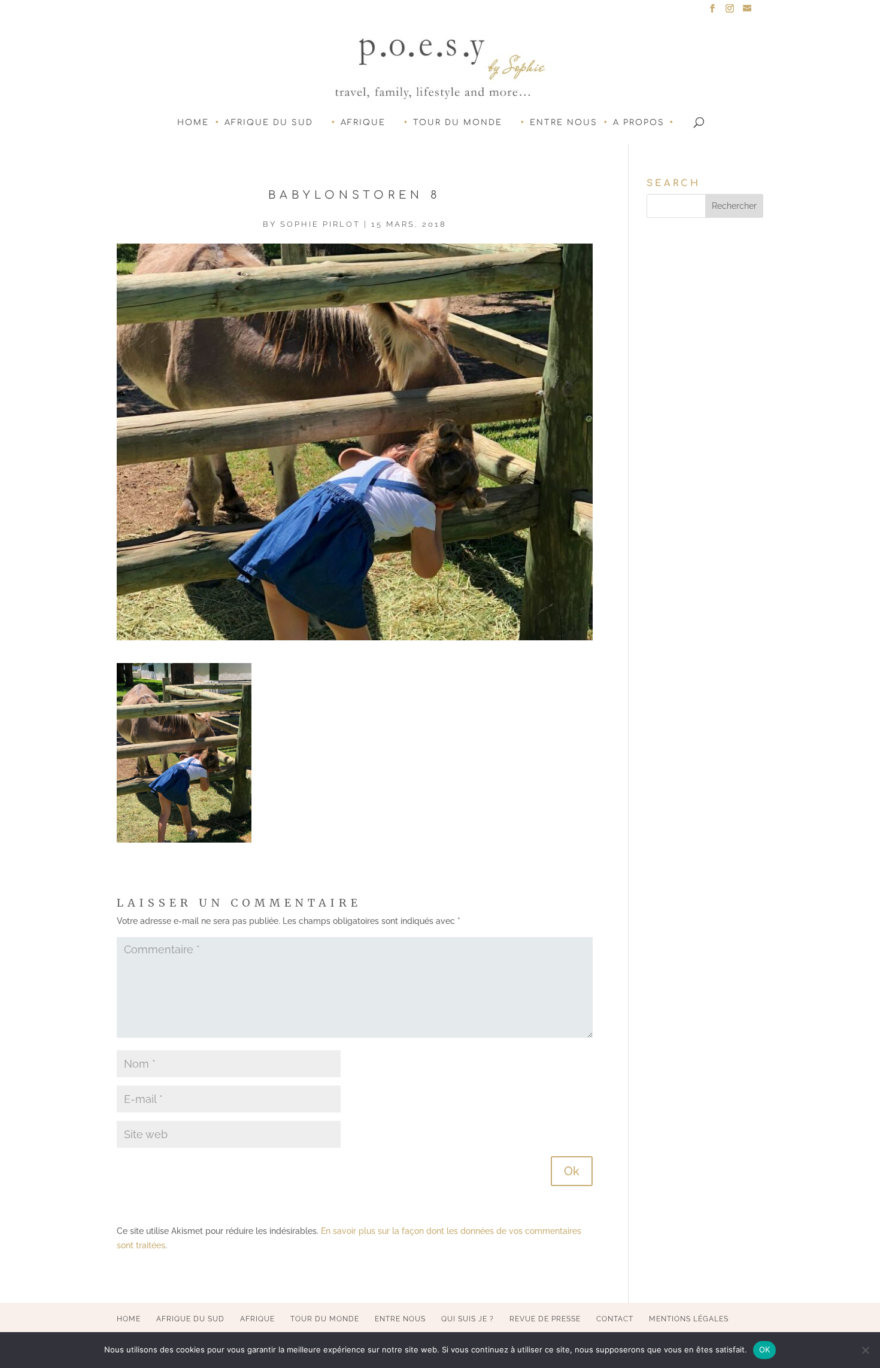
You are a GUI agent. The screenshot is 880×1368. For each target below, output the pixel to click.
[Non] (865, 1350)
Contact (614, 1319)
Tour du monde (457, 122)
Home (193, 122)
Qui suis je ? (467, 1319)
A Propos (638, 122)
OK (764, 1349)
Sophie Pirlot (320, 224)
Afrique (363, 122)
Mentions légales (689, 1319)
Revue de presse (545, 1319)
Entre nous (563, 122)
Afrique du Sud (268, 122)
